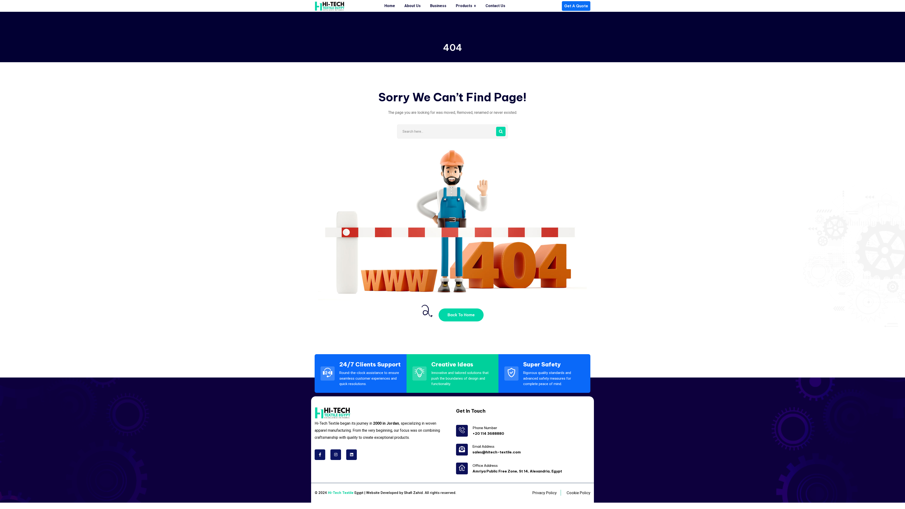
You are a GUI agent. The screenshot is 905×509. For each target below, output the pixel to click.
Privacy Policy (544, 492)
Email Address (483, 446)
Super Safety (542, 364)
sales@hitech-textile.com (497, 452)
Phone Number (485, 428)
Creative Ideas (452, 364)
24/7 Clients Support (370, 364)
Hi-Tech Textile (341, 493)
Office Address (485, 465)
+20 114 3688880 (488, 433)
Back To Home (461, 314)
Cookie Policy (578, 492)
